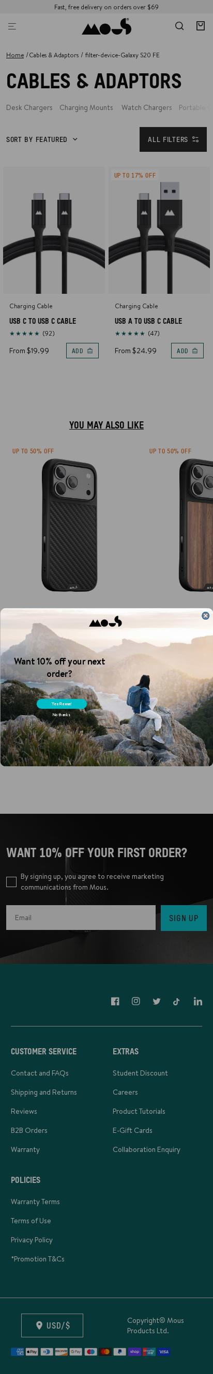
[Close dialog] (205, 615)
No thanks (61, 714)
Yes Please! (62, 703)
